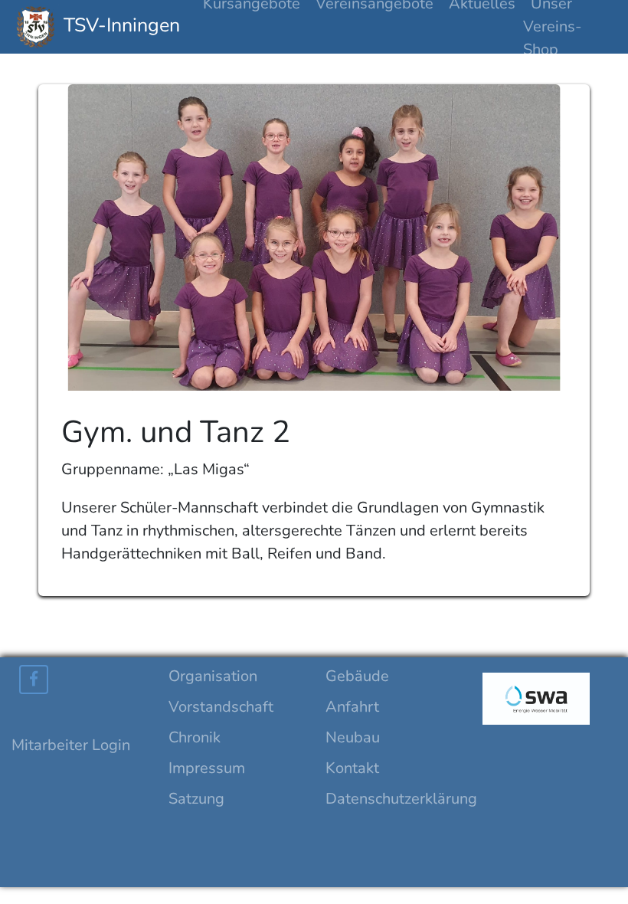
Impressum (206, 768)
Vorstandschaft (220, 706)
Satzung (196, 798)
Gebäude (357, 676)
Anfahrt (352, 706)
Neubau (352, 737)
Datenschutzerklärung (401, 798)
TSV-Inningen (119, 25)
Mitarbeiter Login (70, 745)
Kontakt (352, 768)
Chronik (194, 737)
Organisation (212, 676)
